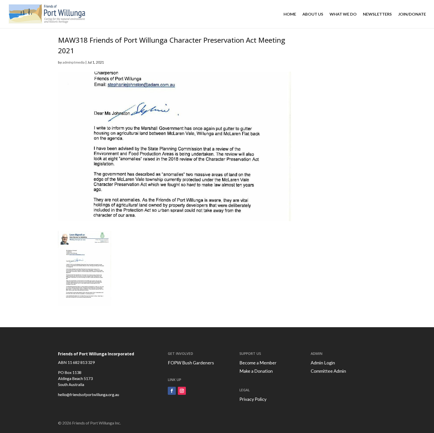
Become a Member (258, 362)
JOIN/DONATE (412, 14)
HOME (290, 14)
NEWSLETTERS (377, 14)
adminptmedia (74, 62)
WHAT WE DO (343, 14)
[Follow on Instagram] (182, 391)
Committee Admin (328, 371)
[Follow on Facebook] (172, 391)
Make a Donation (256, 371)
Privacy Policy (252, 399)
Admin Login (323, 362)
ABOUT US (312, 14)
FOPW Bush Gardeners (191, 362)
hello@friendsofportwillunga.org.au (88, 394)
